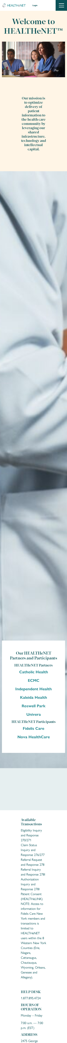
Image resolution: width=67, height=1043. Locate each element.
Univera (33, 714)
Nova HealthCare (33, 736)
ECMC (33, 680)
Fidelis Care (33, 728)
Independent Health (33, 688)
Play (56, 70)
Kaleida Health (33, 697)
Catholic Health (33, 671)
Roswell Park (33, 705)
